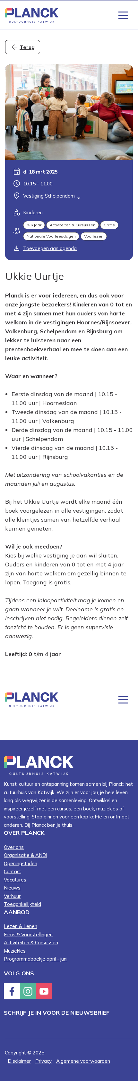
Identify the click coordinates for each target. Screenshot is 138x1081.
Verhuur (12, 896)
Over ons (14, 847)
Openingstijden (20, 863)
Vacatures (15, 880)
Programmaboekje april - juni (35, 959)
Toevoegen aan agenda (50, 248)
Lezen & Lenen (20, 926)
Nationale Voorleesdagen (51, 236)
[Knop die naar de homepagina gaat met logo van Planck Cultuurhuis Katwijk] (31, 15)
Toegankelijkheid (22, 904)
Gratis (109, 225)
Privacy (43, 1061)
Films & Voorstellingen (28, 934)
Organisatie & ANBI (25, 855)
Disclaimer (19, 1061)
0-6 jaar (34, 225)
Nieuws (12, 888)
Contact (12, 871)
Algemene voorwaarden (83, 1061)
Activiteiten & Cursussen (72, 225)
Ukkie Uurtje (34, 276)
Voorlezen (93, 236)
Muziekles (15, 951)
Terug (27, 47)
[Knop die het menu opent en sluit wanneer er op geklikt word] (123, 15)
